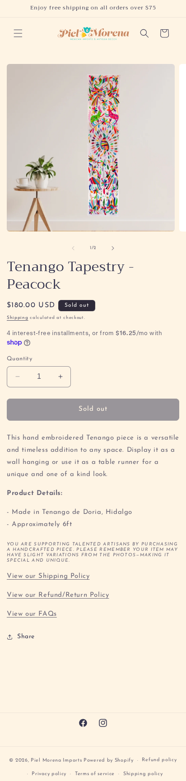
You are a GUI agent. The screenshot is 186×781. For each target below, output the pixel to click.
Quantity (19, 359)
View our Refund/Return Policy (58, 595)
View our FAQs (32, 614)
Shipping (17, 317)
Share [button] (26, 636)
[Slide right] (113, 248)
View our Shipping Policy (48, 576)
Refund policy (159, 760)
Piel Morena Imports (56, 760)
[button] (18, 33)
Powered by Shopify (109, 760)
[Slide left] (73, 248)
